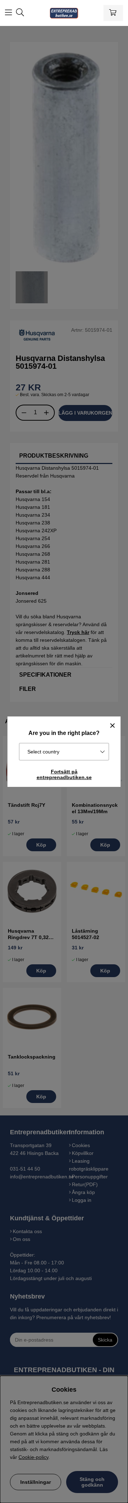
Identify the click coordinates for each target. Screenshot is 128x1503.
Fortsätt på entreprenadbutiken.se (64, 774)
